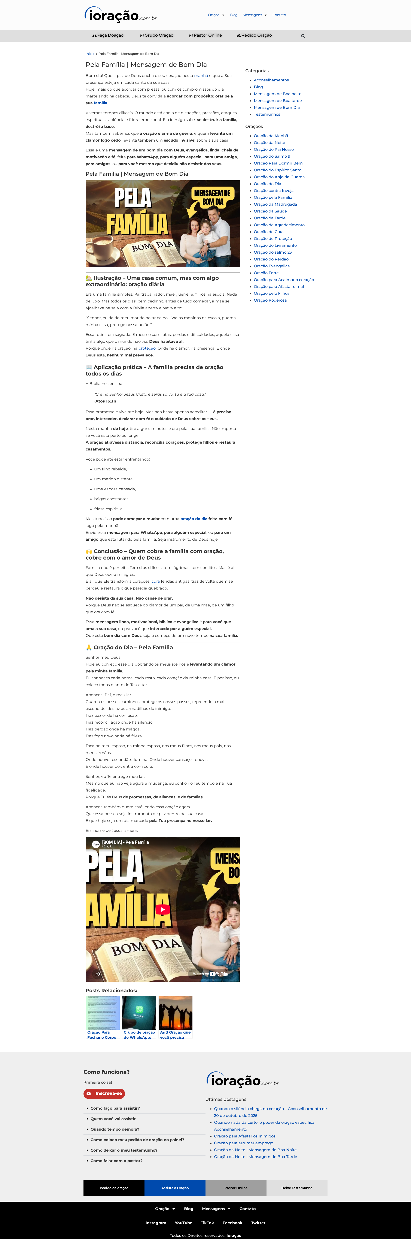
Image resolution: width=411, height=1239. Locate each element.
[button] (303, 35)
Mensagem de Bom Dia (277, 107)
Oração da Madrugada (275, 204)
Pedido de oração (114, 1188)
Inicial (90, 54)
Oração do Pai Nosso (274, 149)
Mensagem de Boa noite (277, 93)
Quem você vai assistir (113, 1118)
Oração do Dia (267, 183)
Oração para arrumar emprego (243, 1143)
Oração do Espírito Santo (277, 170)
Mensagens (252, 15)
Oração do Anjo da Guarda (279, 177)
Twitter (258, 1223)
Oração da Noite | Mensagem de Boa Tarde (255, 1156)
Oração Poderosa (270, 300)
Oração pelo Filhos (271, 293)
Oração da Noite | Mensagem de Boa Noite (255, 1150)
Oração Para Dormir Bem (278, 163)
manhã (201, 75)
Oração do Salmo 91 (273, 156)
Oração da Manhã (271, 135)
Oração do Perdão (271, 259)
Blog (234, 15)
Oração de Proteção (273, 238)
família (100, 103)
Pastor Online (236, 1188)
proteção (147, 348)
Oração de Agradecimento (279, 225)
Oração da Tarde (270, 218)
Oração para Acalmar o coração (284, 279)
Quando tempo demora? (115, 1129)
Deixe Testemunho (297, 1188)
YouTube (183, 1223)
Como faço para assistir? (115, 1108)
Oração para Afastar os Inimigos (244, 1136)
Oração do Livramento (275, 245)
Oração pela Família (273, 197)
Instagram (156, 1223)
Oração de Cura (269, 231)
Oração (213, 15)
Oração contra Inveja (274, 190)
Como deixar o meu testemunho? (124, 1150)
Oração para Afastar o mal (279, 286)
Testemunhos (267, 114)
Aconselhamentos (271, 80)
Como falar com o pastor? (117, 1160)
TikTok (207, 1223)
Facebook (233, 1223)
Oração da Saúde (270, 211)
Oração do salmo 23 (273, 252)
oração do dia (193, 518)
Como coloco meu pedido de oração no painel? (137, 1139)
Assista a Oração (175, 1188)
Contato (279, 15)
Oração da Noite (269, 142)
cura (156, 581)
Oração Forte (266, 273)
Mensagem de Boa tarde (278, 100)
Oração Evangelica (272, 266)
